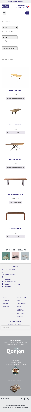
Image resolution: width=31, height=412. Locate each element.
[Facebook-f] (24, 399)
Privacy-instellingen (9, 407)
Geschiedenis (6, 300)
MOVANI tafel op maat (15, 125)
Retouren (19, 306)
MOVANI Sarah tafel (15, 90)
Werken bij (5, 303)
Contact (21, 1)
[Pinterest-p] (28, 399)
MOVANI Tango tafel (15, 159)
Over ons (5, 297)
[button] (4, 13)
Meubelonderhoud (21, 303)
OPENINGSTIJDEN (12, 1)
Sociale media (6, 306)
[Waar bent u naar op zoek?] (27, 13)
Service (19, 300)
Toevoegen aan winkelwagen (15, 98)
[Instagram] (21, 399)
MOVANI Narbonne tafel (15, 194)
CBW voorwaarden (21, 297)
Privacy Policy (20, 313)
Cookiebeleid (20, 316)
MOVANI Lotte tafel (15, 229)
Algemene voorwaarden (20, 310)
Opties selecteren (15, 202)
